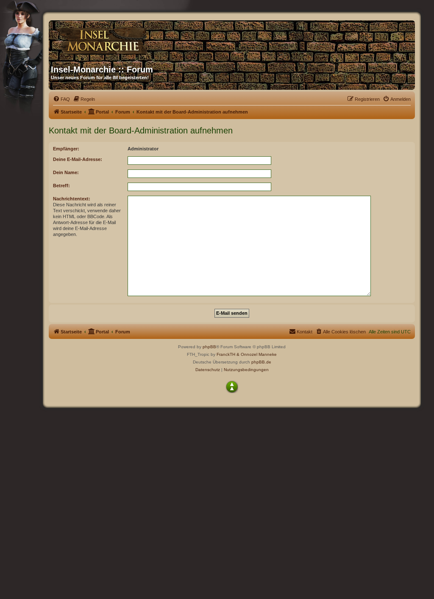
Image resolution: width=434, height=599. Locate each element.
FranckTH (226, 354)
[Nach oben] (231, 386)
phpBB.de (261, 362)
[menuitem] (61, 99)
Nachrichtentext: (71, 198)
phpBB (209, 346)
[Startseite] (132, 39)
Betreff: (61, 185)
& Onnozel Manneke (256, 354)
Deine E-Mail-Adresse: (77, 159)
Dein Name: (66, 172)
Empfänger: (66, 148)
